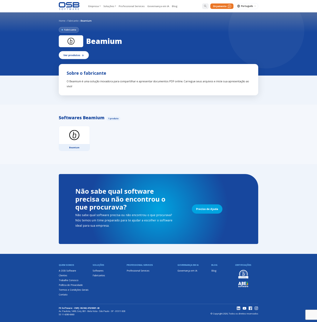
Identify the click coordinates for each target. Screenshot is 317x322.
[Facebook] (250, 308)
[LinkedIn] (238, 308)
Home (62, 20)
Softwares (98, 270)
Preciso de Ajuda (207, 209)
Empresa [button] (93, 6)
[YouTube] (244, 308)
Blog (174, 6)
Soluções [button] (108, 6)
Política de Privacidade (71, 285)
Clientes (63, 275)
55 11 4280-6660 (66, 314)
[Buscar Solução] (205, 6)
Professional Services (132, 6)
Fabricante (73, 20)
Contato (63, 294)
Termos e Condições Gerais (73, 289)
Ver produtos (71, 55)
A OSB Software (67, 270)
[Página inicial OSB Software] (69, 6)
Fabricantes (99, 275)
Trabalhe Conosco (68, 280)
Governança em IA (158, 6)
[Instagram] (256, 308)
